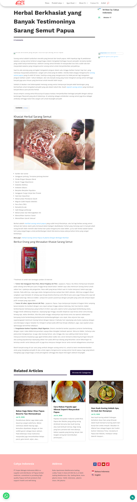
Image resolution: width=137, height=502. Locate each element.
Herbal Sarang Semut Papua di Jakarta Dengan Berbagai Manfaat (45, 238)
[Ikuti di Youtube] (103, 464)
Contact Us (94, 3)
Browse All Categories (81, 373)
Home (47, 3)
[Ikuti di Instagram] (99, 464)
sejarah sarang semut (74, 87)
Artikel (103, 3)
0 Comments (18, 40)
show (25, 108)
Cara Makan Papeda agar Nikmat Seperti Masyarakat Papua (66, 409)
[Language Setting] (132, 497)
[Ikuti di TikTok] (107, 464)
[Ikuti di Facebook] (95, 464)
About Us (82, 3)
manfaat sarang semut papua (35, 223)
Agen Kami (70, 3)
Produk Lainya (57, 3)
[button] (6, 496)
